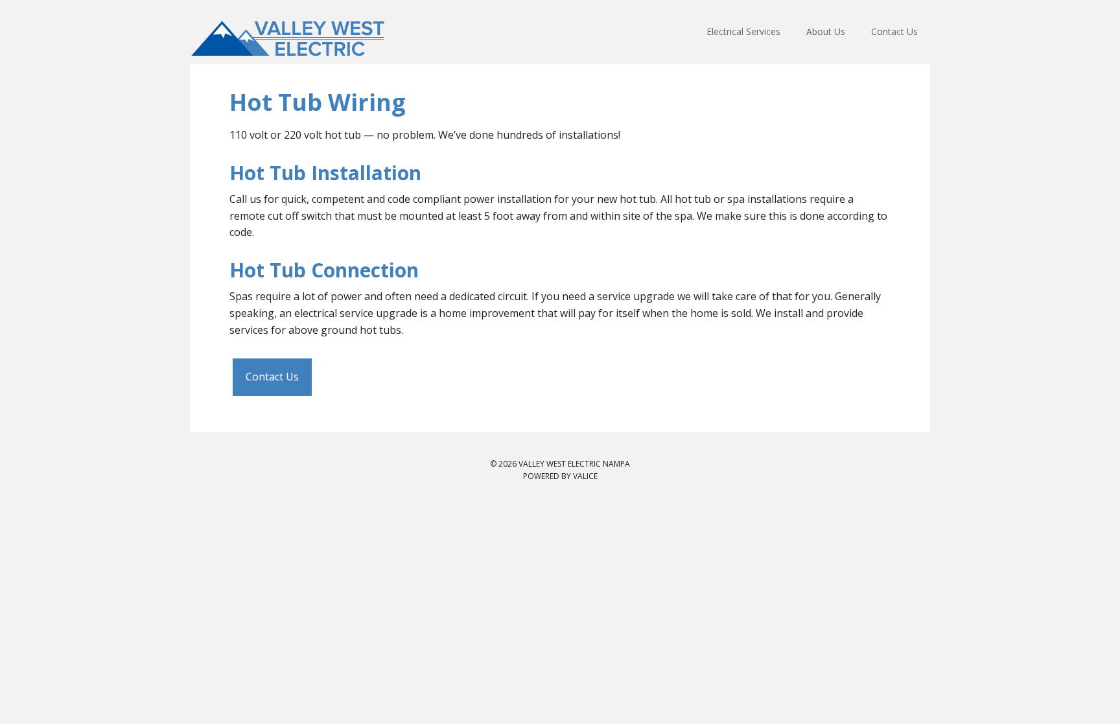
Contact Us (272, 376)
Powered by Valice (560, 476)
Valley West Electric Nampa (294, 37)
